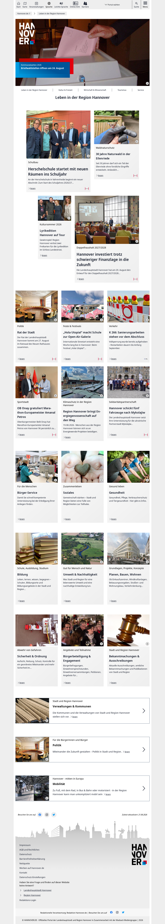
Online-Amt (75, 6)
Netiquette (24, 863)
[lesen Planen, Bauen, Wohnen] (128, 569)
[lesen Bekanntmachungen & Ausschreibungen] (128, 650)
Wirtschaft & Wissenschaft (95, 90)
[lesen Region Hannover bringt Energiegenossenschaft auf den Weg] (82, 403)
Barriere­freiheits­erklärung (32, 859)
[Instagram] (47, 814)
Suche (136, 6)
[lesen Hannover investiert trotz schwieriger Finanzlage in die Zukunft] (107, 239)
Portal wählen (114, 4)
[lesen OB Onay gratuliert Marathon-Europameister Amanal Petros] (37, 402)
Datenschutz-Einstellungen (32, 877)
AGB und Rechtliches (29, 850)
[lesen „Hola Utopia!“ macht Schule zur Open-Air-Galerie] (82, 327)
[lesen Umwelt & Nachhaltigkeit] (82, 569)
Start (18, 6)
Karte (25, 6)
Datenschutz (25, 854)
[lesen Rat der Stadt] (37, 327)
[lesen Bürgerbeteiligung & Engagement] (82, 650)
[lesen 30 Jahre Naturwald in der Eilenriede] (116, 145)
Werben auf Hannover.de (31, 868)
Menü (145, 6)
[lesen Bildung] (37, 569)
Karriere (85, 6)
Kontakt (23, 873)
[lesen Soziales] (82, 487)
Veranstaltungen (36, 6)
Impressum (25, 845)
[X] (54, 814)
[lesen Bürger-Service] (37, 487)
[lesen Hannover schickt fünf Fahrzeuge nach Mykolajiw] (128, 402)
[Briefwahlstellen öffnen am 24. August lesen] (82, 52)
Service (141, 90)
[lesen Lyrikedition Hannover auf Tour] (54, 227)
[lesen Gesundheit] (128, 487)
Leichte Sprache (61, 6)
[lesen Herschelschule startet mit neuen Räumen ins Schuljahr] (58, 151)
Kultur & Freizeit (65, 90)
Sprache (49, 6)
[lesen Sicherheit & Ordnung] (37, 650)
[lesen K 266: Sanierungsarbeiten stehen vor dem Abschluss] (128, 327)
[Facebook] (40, 814)
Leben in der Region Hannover (34, 90)
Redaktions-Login (27, 900)
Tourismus (122, 90)
